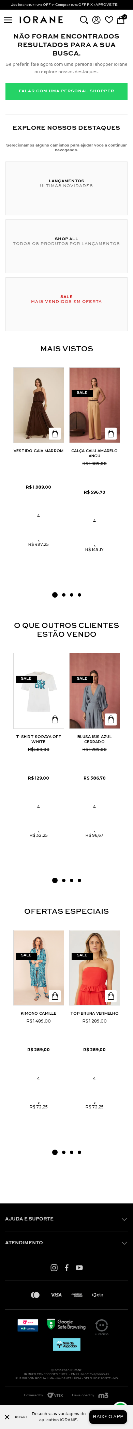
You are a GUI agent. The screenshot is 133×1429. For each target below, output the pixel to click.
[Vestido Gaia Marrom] (39, 405)
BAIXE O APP (108, 1417)
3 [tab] (71, 595)
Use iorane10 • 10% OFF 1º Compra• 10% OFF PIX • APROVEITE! (64, 4)
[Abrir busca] (84, 20)
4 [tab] (79, 595)
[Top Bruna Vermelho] (95, 967)
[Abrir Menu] (8, 20)
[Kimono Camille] (39, 967)
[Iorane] (41, 24)
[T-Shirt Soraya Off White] (39, 690)
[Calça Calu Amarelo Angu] (95, 405)
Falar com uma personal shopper (66, 91)
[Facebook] (66, 1267)
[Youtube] (79, 1267)
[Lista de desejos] (109, 20)
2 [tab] (63, 595)
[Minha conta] (96, 20)
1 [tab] (55, 595)
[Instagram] (54, 1267)
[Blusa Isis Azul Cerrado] (95, 690)
